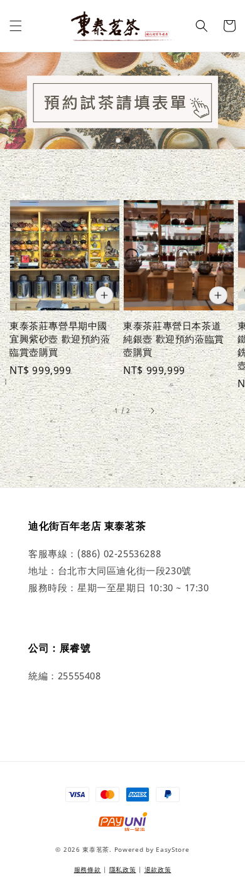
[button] (16, 26)
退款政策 (158, 869)
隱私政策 (122, 869)
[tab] (118, 140)
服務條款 (87, 869)
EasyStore (172, 849)
